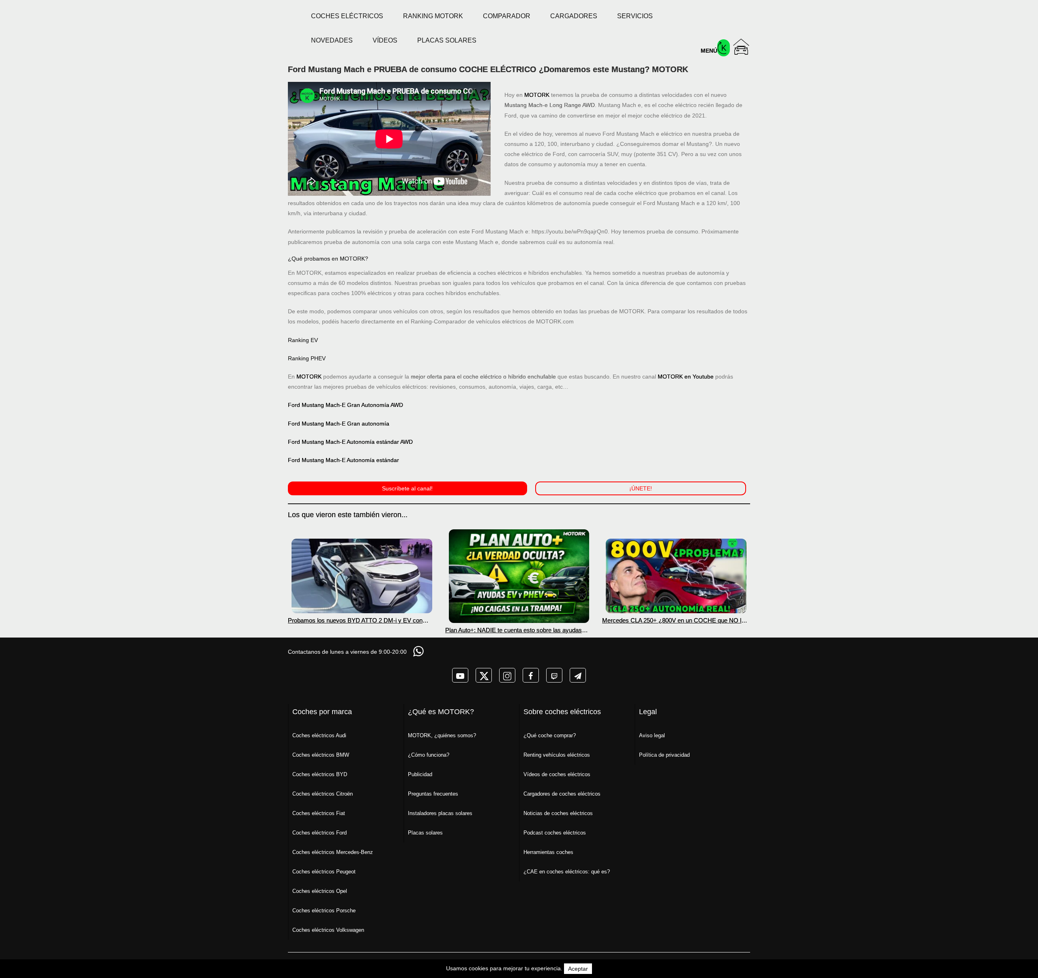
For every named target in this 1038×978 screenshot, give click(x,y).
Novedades (332, 40)
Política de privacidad (664, 755)
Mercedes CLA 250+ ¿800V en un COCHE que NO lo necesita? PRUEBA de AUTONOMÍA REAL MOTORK (674, 620)
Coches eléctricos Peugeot (324, 872)
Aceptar (578, 968)
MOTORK (536, 95)
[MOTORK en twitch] (554, 675)
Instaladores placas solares (440, 813)
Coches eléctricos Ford (319, 833)
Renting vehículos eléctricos (556, 755)
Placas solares (446, 40)
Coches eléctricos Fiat (318, 813)
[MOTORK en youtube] (460, 675)
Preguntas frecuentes (433, 794)
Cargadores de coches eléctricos (561, 794)
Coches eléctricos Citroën (322, 794)
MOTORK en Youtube (686, 376)
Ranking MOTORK (433, 16)
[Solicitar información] (419, 651)
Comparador (506, 16)
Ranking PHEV (307, 358)
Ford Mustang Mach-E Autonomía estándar (343, 460)
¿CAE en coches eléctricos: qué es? (566, 872)
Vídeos (385, 40)
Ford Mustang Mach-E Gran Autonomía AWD (345, 405)
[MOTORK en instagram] (507, 675)
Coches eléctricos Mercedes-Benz (332, 852)
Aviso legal (652, 735)
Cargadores (573, 16)
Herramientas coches (548, 852)
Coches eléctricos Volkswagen (328, 930)
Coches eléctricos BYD (319, 774)
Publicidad (420, 774)
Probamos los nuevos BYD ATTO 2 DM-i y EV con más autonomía (355, 620)
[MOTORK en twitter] (484, 675)
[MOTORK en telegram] (578, 675)
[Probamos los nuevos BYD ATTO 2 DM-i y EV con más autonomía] (362, 576)
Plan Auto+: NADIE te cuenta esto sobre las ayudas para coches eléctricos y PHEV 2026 (513, 630)
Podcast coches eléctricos (554, 833)
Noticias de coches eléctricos (558, 813)
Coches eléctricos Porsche (324, 910)
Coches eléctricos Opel (319, 891)
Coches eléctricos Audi (319, 735)
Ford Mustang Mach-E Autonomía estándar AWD (350, 442)
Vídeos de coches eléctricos (556, 774)
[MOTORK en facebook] (531, 675)
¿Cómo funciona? (428, 755)
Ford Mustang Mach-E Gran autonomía (338, 423)
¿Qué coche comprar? (549, 735)
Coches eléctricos (347, 16)
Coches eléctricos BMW (320, 755)
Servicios (635, 16)
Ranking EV (303, 340)
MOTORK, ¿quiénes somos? (442, 735)
